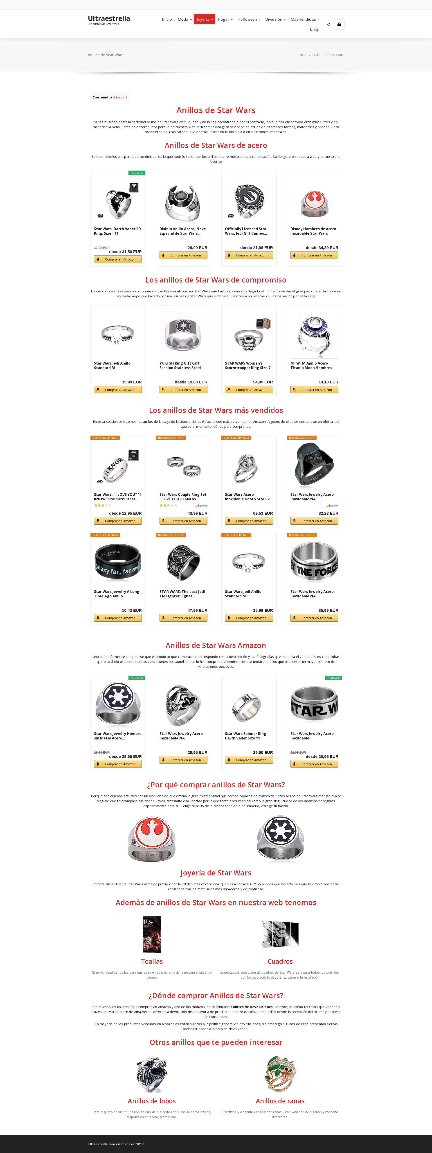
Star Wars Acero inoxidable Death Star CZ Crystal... (247, 496)
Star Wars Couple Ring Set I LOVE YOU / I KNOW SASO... (183, 496)
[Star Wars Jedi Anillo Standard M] (118, 335)
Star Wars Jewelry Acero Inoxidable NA (312, 496)
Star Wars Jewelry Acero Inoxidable (312, 735)
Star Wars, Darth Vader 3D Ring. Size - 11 (117, 231)
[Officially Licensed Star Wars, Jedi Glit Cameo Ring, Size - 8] (249, 200)
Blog (314, 29)
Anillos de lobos (152, 1101)
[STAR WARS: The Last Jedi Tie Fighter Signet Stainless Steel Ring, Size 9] (183, 563)
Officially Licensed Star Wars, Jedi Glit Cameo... (246, 231)
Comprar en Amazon (120, 259)
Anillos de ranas (280, 1101)
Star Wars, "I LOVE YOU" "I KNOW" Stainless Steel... (117, 496)
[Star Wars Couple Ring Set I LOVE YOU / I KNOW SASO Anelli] (183, 466)
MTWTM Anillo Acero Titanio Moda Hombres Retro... (311, 365)
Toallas (152, 961)
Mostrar (120, 97)
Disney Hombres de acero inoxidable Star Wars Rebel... (313, 231)
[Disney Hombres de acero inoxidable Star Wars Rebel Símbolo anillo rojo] (314, 200)
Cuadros (280, 961)
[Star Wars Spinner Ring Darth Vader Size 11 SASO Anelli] (249, 705)
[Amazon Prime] (201, 505)
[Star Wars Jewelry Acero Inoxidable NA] (314, 466)
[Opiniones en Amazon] (103, 505)
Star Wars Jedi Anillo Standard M (112, 365)
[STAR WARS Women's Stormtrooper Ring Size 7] (249, 335)
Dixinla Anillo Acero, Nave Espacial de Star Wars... (183, 231)
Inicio (167, 19)
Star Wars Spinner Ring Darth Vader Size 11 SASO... (245, 735)
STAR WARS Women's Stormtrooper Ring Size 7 (247, 365)
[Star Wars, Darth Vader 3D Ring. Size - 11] (118, 200)
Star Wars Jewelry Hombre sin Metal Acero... (118, 735)
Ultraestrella (109, 18)
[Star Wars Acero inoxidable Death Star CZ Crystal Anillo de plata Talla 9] (249, 466)
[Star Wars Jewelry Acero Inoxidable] (314, 705)
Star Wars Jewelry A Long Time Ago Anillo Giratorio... (116, 593)
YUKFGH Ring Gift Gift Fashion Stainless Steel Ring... (180, 365)
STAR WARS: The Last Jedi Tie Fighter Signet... (182, 593)
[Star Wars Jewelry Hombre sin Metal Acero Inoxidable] (118, 705)
